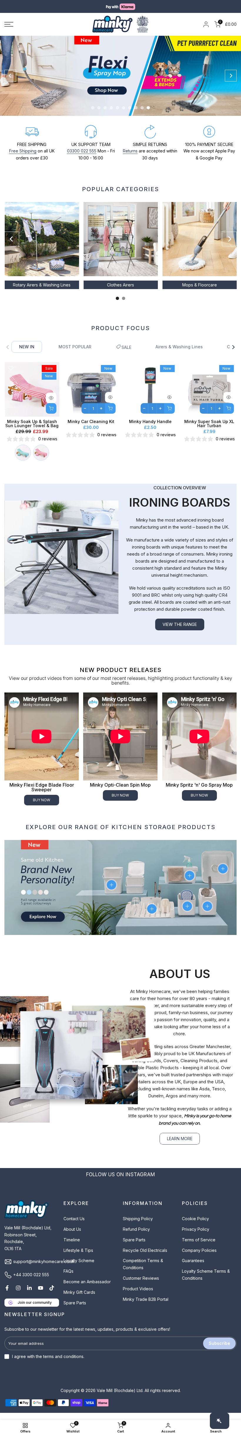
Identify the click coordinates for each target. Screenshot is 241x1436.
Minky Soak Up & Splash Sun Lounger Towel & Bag (31, 430)
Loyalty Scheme (78, 1267)
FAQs (68, 1278)
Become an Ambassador (87, 1288)
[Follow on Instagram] (18, 1294)
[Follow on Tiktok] (51, 1294)
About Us (72, 1236)
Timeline (71, 1246)
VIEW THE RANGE (180, 631)
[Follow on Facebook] (7, 1294)
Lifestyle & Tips (78, 1257)
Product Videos (138, 1295)
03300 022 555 (81, 157)
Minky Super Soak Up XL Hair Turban (209, 430)
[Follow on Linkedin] (29, 1294)
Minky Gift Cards (79, 1299)
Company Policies (199, 1257)
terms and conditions (63, 1363)
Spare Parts (74, 1309)
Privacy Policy (195, 1236)
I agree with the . (48, 1363)
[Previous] (10, 83)
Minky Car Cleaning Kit (91, 428)
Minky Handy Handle (150, 428)
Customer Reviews (141, 1285)
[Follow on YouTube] (40, 1294)
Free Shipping (22, 157)
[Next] (231, 83)
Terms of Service (198, 1246)
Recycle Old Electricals (145, 1257)
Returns (130, 157)
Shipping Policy (138, 1225)
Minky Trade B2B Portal (145, 1305)
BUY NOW (41, 807)
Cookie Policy (195, 1225)
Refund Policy (136, 1236)
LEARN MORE (180, 1145)
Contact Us (74, 1225)
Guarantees (193, 1267)
